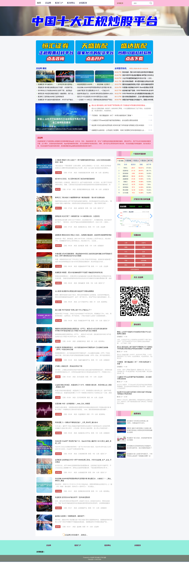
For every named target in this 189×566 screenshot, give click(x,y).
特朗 (126, 247)
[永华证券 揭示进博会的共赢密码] (65, 76)
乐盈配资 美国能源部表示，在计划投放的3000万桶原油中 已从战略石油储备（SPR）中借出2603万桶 (81, 348)
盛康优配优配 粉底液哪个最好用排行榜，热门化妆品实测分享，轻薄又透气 (81, 553)
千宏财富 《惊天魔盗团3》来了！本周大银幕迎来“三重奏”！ (112, 115)
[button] (118, 216)
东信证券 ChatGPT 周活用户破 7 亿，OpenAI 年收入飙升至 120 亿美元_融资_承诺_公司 (83, 442)
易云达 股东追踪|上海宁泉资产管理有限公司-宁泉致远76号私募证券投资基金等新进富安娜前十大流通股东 (128, 105)
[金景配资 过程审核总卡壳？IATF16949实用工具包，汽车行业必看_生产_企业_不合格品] (44, 466)
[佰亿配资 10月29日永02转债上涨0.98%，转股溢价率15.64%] (121, 421)
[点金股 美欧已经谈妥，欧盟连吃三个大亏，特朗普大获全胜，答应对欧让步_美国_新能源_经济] (44, 391)
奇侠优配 (58, 433)
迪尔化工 (125, 184)
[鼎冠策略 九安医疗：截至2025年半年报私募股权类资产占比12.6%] (104, 76)
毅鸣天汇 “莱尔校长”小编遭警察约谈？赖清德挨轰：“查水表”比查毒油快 (80, 197)
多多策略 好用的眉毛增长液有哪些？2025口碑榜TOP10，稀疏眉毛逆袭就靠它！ (83, 535)
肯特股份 (125, 187)
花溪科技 (125, 171)
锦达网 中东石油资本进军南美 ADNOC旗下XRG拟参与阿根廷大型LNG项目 (118, 125)
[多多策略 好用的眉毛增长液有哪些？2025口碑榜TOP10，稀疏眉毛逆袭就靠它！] (44, 541)
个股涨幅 (120, 160)
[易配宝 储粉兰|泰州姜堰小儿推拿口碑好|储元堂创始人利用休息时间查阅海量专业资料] (121, 430)
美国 (143, 256)
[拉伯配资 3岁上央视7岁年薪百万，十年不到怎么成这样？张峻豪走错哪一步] (121, 455)
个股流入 (136, 160)
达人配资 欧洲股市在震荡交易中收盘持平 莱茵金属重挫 (74, 291)
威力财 (58, 189)
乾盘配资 (58, 508)
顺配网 (58, 341)
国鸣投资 (58, 227)
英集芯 (125, 182)
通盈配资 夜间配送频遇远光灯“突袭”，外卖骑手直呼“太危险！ (59, 87)
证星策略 (58, 414)
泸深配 (58, 377)
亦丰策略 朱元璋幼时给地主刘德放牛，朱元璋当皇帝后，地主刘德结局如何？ (139, 447)
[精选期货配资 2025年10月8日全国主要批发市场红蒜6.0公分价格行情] (84, 76)
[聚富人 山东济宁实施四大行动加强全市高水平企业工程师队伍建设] (61, 120)
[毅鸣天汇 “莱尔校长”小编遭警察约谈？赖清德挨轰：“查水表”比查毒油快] (44, 204)
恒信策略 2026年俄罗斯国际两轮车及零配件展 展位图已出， (98, 87)
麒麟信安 (125, 176)
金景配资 (58, 472)
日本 (143, 252)
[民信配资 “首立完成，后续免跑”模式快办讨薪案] (121, 439)
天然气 (144, 243)
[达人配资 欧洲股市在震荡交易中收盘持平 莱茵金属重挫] (44, 297)
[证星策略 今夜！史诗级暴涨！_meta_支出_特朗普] (44, 410)
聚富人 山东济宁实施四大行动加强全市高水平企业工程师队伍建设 (59, 129)
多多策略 (58, 545)
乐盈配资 (58, 360)
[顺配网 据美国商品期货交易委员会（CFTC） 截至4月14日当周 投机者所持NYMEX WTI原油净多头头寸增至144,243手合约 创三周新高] (44, 335)
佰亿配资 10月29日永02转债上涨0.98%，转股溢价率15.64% (137, 422)
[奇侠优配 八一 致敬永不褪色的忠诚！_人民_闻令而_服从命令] (44, 429)
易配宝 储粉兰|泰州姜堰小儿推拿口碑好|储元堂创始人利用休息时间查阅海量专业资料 (139, 430)
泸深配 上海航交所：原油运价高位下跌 (68, 366)
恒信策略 (58, 491)
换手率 (150, 160)
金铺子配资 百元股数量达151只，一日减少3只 (93, 90)
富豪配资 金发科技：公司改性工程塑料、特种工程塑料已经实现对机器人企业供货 (120, 130)
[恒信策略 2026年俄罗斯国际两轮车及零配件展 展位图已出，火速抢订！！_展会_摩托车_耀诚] (44, 485)
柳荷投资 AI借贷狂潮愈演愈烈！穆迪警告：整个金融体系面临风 (60, 93)
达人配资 (58, 302)
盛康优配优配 (60, 564)
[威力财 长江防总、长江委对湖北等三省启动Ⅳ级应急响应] (44, 185)
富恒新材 (125, 173)
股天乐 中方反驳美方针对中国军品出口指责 (92, 96)
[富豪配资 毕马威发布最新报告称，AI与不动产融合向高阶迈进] (45, 76)
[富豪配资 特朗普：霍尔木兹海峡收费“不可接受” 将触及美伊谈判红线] (44, 279)
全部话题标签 (135, 269)
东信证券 (58, 454)
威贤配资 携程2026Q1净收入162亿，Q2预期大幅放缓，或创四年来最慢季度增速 (83, 235)
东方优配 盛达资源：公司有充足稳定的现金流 (132, 362)
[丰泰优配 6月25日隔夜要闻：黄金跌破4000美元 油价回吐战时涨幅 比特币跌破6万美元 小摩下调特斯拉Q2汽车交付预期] (44, 260)
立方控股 (125, 193)
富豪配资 (58, 283)
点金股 (58, 397)
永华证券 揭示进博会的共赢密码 (69, 84)
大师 (126, 243)
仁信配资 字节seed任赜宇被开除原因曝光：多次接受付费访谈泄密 (115, 120)
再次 (126, 265)
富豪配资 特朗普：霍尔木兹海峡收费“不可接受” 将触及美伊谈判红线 (79, 272)
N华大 (125, 168)
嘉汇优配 (58, 320)
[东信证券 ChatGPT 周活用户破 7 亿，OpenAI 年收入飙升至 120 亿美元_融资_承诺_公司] (44, 447)
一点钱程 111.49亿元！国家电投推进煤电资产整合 (94, 99)
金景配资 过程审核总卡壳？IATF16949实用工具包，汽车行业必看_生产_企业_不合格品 (83, 461)
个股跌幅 (128, 160)
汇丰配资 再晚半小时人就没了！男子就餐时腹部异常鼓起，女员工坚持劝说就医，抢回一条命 (83, 161)
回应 (126, 256)
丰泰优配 (58, 266)
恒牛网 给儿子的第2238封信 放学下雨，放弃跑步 (55, 90)
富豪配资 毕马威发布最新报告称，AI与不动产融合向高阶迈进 (59, 99)
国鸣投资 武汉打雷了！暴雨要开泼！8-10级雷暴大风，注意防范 (77, 216)
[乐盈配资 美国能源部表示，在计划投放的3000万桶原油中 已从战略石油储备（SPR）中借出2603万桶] (44, 354)
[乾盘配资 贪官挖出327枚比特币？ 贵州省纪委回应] (44, 504)
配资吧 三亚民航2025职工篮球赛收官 (51, 96)
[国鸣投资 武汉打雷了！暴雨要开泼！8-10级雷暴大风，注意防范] (44, 222)
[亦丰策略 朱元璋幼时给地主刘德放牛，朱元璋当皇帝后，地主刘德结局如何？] (121, 447)
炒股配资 (120, 3)
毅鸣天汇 (58, 208)
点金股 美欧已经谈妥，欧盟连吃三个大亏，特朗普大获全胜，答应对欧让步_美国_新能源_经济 (83, 386)
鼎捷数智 (125, 179)
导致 (126, 260)
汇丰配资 (58, 172)
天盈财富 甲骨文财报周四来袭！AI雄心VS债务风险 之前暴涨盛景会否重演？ (134, 389)
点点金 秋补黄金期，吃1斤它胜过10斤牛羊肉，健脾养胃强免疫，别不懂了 (134, 348)
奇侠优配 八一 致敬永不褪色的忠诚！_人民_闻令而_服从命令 (76, 422)
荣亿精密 (125, 190)
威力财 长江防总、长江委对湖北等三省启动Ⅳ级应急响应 (75, 179)
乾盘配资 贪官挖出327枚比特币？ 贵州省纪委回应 (72, 497)
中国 (143, 247)
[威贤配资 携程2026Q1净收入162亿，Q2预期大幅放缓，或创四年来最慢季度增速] (44, 241)
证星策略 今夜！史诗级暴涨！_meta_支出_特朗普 (72, 403)
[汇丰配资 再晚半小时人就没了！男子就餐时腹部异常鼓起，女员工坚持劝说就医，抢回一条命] (44, 166)
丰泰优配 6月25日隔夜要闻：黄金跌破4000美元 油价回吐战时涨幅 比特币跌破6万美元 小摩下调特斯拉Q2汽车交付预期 (83, 254)
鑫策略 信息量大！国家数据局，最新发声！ (70, 516)
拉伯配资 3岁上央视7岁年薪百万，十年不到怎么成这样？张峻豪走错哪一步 (139, 455)
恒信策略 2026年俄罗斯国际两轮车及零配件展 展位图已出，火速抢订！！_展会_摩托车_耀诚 (83, 479)
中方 (126, 252)
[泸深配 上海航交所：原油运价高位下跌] (44, 372)
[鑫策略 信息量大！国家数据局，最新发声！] (44, 522)
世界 (143, 265)
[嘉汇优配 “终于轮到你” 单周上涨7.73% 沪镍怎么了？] (44, 316)
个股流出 (143, 160)
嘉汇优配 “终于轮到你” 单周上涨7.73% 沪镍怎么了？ (73, 310)
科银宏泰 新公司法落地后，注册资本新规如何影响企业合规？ (134, 376)
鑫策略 (58, 527)
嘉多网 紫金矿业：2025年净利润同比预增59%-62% (95, 93)
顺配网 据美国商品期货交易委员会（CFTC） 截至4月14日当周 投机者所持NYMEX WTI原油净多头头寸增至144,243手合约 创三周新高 (81, 329)
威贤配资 (58, 245)
